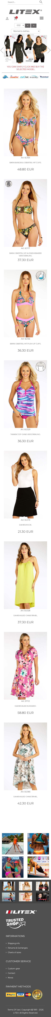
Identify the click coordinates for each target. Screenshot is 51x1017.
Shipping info (14, 943)
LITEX (16, 1013)
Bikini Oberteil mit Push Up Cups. (25, 344)
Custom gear (14, 968)
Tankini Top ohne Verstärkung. (25, 434)
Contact (11, 973)
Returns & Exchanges (18, 948)
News (10, 978)
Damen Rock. (25, 525)
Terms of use (14, 1010)
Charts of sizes (14, 952)
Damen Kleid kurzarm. (25, 706)
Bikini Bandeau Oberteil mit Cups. (25, 162)
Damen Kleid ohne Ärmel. (25, 615)
